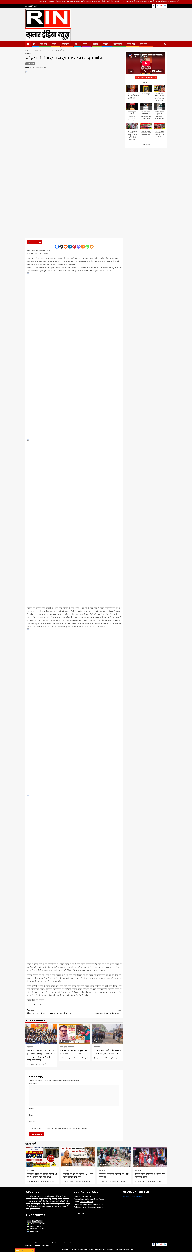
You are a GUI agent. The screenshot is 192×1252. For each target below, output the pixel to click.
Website (32, 1122)
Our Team (45, 1245)
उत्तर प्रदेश (143, 44)
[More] (92, 247)
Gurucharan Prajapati (81, 1058)
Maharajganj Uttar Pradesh (95, 1199)
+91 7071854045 (86, 1202)
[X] (61, 247)
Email (31, 1115)
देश (34, 44)
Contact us (29, 1243)
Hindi (21, 1250)
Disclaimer (65, 1243)
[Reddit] (66, 247)
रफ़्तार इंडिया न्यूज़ (41, 67)
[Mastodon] (79, 247)
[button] (148, 83)
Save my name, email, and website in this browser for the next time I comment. (61, 1129)
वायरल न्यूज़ (131, 44)
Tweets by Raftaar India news (132, 1196)
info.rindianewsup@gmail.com (91, 1204)
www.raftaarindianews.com (92, 1207)
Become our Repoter (33, 1245)
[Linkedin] (70, 247)
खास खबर (43, 44)
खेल (76, 44)
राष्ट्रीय (105, 44)
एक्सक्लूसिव (65, 44)
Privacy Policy (75, 1243)
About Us (38, 1243)
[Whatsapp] (87, 247)
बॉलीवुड (95, 44)
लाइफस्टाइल (118, 44)
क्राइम (54, 44)
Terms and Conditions (51, 1243)
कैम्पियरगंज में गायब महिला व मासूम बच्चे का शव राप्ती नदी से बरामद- (49, 1011)
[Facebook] (57, 247)
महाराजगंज (28, 53)
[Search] (165, 44)
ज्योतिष (85, 44)
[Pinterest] (74, 247)
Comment (33, 1083)
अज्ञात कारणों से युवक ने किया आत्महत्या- (108, 1011)
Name (32, 1108)
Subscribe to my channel (147, 78)
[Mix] (83, 247)
